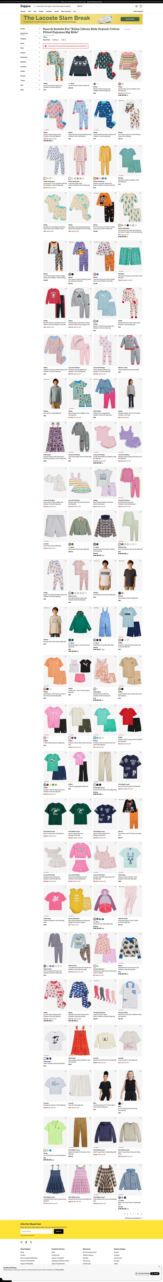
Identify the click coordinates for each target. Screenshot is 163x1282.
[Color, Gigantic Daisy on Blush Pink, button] (122, 225)
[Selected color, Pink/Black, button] (44, 737)
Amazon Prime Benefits (27, 1261)
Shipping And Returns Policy (60, 1261)
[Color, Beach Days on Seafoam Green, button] (97, 966)
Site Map (85, 1258)
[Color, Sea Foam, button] (100, 737)
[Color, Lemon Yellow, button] (50, 784)
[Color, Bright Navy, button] (125, 1197)
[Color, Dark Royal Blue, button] (72, 640)
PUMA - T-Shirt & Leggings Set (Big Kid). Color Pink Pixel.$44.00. (80, 773)
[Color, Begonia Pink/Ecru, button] (100, 178)
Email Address (26, 1231)
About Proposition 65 (58, 1263)
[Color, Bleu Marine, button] (50, 1058)
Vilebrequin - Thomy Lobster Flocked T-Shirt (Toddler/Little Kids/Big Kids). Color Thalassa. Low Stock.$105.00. (130, 861)
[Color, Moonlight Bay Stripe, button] (53, 966)
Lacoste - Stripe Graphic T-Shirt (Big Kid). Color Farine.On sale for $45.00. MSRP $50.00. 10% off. (130, 1046)
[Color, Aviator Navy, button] (97, 784)
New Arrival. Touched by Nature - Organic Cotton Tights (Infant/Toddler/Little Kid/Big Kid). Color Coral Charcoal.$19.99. (105, 1000)
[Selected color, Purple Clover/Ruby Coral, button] (94, 919)
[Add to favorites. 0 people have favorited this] (65, 51)
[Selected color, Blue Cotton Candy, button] (119, 225)
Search (79, 6)
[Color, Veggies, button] (80, 178)
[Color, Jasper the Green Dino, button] (50, 178)
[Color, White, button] (122, 1103)
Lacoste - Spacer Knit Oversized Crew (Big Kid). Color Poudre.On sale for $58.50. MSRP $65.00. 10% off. (105, 1046)
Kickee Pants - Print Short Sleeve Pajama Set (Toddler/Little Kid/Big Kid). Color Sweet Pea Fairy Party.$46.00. (80, 581)
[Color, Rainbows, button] (72, 178)
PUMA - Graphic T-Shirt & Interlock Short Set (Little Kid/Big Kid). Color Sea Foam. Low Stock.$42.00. (130, 629)
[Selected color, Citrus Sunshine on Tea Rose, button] (94, 966)
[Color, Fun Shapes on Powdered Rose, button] (125, 225)
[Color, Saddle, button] (72, 544)
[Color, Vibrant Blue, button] (127, 640)
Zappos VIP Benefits (26, 1263)
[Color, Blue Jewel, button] (47, 689)
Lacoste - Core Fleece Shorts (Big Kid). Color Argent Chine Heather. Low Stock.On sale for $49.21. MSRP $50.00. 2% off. (55, 533)
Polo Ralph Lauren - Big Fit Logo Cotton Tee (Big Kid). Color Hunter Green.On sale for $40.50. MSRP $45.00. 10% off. (55, 818)
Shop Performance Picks (94, 1)
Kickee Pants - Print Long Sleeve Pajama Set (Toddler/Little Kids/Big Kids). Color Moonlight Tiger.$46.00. (55, 954)
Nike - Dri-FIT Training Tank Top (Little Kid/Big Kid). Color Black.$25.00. (130, 1092)
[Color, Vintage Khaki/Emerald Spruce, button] (100, 919)
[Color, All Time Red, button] (122, 640)
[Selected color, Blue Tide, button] (94, 640)
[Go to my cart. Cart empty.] (141, 6)
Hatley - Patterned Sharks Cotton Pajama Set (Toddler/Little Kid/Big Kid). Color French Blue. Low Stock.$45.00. (105, 120)
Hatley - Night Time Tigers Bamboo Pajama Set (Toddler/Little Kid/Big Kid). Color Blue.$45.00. (55, 581)
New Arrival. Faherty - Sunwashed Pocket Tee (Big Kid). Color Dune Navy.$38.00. (130, 581)
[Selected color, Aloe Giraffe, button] (119, 544)
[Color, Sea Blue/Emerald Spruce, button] (102, 919)
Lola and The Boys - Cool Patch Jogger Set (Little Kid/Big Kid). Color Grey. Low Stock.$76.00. (80, 442)
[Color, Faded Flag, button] (122, 593)
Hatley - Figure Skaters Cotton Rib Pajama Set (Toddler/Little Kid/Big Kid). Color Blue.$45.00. (80, 120)
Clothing (54, 40)
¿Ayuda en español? (58, 1258)
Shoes (116, 1263)
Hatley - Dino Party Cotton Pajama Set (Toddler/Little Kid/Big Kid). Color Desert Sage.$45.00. (55, 73)
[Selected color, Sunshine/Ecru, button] (94, 178)
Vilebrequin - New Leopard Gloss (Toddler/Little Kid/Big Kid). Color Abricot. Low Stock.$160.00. (80, 1046)
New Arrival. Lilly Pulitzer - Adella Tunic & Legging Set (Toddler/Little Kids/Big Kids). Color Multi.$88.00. (105, 398)
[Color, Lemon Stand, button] (47, 178)
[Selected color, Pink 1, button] (119, 84)
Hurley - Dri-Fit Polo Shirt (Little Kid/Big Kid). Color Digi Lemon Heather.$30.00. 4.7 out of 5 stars (55, 1139)
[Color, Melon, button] (55, 784)
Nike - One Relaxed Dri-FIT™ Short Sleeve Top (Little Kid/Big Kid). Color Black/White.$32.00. (105, 1092)
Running (116, 1261)
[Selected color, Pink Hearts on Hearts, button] (69, 178)
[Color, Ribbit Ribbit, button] (78, 178)
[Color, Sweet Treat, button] (72, 274)
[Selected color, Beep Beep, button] (44, 178)
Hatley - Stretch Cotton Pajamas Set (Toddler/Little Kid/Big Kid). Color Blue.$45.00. (105, 73)
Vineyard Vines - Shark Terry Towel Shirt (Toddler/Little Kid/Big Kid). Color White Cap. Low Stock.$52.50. (130, 1000)
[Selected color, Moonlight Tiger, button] (44, 966)
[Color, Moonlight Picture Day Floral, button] (50, 966)
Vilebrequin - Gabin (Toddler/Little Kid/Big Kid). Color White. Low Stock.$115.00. (55, 1046)
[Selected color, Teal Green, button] (44, 784)
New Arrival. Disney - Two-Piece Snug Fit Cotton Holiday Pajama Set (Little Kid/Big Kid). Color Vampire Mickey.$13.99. (105, 214)
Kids (63, 40)
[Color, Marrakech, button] (47, 1058)
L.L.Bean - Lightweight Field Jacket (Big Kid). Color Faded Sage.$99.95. (80, 533)
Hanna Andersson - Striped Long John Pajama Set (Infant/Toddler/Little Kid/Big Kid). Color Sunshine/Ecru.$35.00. (105, 166)
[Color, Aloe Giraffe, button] (58, 966)
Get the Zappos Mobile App (28, 1258)
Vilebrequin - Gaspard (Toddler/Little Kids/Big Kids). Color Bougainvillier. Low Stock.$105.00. (55, 907)
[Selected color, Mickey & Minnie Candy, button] (94, 274)
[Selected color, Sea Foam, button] (94, 321)
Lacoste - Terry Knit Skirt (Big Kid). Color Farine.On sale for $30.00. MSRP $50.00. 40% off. (80, 1092)
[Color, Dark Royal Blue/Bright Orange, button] (97, 919)
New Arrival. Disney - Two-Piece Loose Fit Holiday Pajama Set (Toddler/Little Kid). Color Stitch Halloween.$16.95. (80, 262)
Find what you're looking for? (133, 1218)
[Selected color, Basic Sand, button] (94, 784)
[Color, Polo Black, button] (100, 784)
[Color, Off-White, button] (122, 84)
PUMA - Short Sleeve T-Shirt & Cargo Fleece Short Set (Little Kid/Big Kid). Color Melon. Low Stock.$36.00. (55, 678)
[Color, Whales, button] (133, 225)
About (22, 1252)
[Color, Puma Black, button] (122, 689)
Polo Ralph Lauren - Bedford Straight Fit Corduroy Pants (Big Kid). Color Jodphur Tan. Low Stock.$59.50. (80, 1139)
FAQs (53, 1252)
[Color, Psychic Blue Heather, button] (47, 1150)
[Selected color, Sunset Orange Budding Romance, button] (94, 689)
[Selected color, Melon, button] (44, 689)
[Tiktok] (26, 1242)
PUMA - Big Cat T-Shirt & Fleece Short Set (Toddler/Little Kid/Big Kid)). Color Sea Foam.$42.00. (105, 309)
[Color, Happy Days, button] (127, 225)
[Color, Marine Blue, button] (97, 544)
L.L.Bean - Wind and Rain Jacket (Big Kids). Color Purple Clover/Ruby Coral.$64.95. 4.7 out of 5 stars (105, 907)
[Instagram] (21, 1242)
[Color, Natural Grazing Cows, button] (75, 593)
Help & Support (138, 11)
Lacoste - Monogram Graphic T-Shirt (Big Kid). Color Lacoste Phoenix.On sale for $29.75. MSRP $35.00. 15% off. (55, 1092)
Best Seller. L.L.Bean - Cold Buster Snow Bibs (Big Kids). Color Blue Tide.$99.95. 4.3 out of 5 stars (105, 629)
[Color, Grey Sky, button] (97, 321)
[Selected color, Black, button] (119, 1103)
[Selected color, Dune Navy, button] (119, 593)
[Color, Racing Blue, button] (75, 737)
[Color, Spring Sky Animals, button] (127, 544)
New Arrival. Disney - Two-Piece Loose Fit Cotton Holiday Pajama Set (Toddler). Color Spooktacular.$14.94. (130, 120)
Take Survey (86, 1261)
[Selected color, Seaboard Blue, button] (119, 1197)
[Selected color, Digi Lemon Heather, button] (44, 1150)
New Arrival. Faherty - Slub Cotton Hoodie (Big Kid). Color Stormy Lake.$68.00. (55, 398)
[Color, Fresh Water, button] (50, 689)
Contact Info (55, 1255)
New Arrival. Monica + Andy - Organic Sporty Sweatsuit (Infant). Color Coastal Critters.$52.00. (130, 354)
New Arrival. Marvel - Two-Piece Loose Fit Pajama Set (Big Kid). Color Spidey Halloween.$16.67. (130, 818)
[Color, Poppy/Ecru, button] (97, 178)
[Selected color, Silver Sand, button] (94, 544)
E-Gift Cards (87, 1263)
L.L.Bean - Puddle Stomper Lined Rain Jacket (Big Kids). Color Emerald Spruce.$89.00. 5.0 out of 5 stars (80, 629)
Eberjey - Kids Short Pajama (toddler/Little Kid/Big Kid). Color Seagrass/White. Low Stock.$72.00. (130, 166)
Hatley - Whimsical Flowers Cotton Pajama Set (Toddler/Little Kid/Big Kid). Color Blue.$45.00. (55, 354)
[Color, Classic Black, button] (97, 640)
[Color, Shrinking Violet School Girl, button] (133, 544)
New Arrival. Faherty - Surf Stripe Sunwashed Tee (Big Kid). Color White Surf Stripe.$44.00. (105, 581)
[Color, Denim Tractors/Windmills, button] (72, 593)
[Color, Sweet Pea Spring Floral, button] (83, 593)
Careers (22, 1255)
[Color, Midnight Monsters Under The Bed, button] (122, 544)
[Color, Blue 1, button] (94, 84)
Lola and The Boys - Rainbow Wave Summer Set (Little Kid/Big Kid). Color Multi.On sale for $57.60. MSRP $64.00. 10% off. (80, 487)
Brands (116, 1252)
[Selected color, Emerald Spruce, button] (69, 640)
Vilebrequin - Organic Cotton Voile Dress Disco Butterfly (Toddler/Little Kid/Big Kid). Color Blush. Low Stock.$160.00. (55, 442)
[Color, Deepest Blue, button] (100, 640)
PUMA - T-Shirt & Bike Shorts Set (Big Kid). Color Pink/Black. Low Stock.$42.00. (55, 726)
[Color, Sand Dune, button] (102, 737)
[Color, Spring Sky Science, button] (125, 544)
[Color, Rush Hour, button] (75, 178)
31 (137, 1214)
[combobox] (54, 6)
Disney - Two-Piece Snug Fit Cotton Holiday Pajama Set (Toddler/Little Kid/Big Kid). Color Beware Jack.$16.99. (55, 262)
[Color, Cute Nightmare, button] (97, 274)
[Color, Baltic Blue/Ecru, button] (102, 178)
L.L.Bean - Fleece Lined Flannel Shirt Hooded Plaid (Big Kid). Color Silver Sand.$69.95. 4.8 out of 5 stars (105, 533)
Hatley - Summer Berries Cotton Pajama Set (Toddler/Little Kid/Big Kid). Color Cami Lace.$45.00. (130, 309)
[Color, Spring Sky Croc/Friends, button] (80, 593)
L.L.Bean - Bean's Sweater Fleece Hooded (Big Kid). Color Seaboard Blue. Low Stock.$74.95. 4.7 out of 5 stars (130, 1187)
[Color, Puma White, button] (125, 640)
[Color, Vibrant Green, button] (53, 784)
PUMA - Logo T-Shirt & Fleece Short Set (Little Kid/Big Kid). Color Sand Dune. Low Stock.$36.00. (130, 678)
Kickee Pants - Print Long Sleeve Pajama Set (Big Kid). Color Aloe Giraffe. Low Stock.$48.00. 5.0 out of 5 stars (130, 533)
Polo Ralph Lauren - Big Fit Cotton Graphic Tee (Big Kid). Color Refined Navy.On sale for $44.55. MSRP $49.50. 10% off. (130, 773)
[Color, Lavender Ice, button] (122, 1197)
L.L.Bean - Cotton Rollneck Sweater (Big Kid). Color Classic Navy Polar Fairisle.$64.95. (80, 73)
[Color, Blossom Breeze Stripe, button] (47, 966)
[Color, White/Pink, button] (47, 737)
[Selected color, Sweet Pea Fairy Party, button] (69, 593)
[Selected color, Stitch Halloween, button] (69, 274)
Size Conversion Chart (90, 1252)
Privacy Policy (60, 1270)
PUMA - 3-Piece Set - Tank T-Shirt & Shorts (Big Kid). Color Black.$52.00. (80, 678)
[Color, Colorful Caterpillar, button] (83, 178)
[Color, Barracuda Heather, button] (50, 1150)
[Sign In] (136, 6)
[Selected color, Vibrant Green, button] (94, 737)
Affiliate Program (88, 1255)
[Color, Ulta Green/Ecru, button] (105, 178)
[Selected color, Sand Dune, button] (119, 689)
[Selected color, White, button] (44, 1058)
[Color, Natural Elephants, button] (130, 544)
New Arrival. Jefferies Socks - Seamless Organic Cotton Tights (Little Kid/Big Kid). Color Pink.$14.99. (130, 907)
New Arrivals (118, 1258)
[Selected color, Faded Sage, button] (69, 544)
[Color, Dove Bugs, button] (78, 593)
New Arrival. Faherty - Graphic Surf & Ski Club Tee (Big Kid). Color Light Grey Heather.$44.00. (55, 629)
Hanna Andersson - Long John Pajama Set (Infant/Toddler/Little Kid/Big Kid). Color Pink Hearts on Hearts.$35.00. (80, 166)
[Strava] (31, 1242)
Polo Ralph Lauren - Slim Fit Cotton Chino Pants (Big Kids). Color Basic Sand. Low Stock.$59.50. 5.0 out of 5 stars (105, 773)
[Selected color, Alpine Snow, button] (69, 737)
